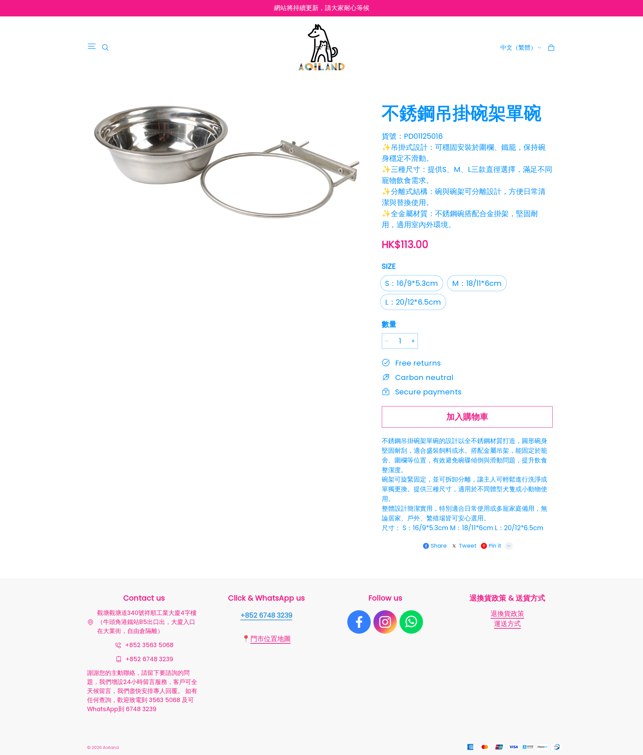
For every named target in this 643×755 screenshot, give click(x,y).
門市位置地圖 (271, 638)
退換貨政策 (507, 613)
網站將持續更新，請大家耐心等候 (321, 7)
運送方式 (507, 623)
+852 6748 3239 (266, 615)
